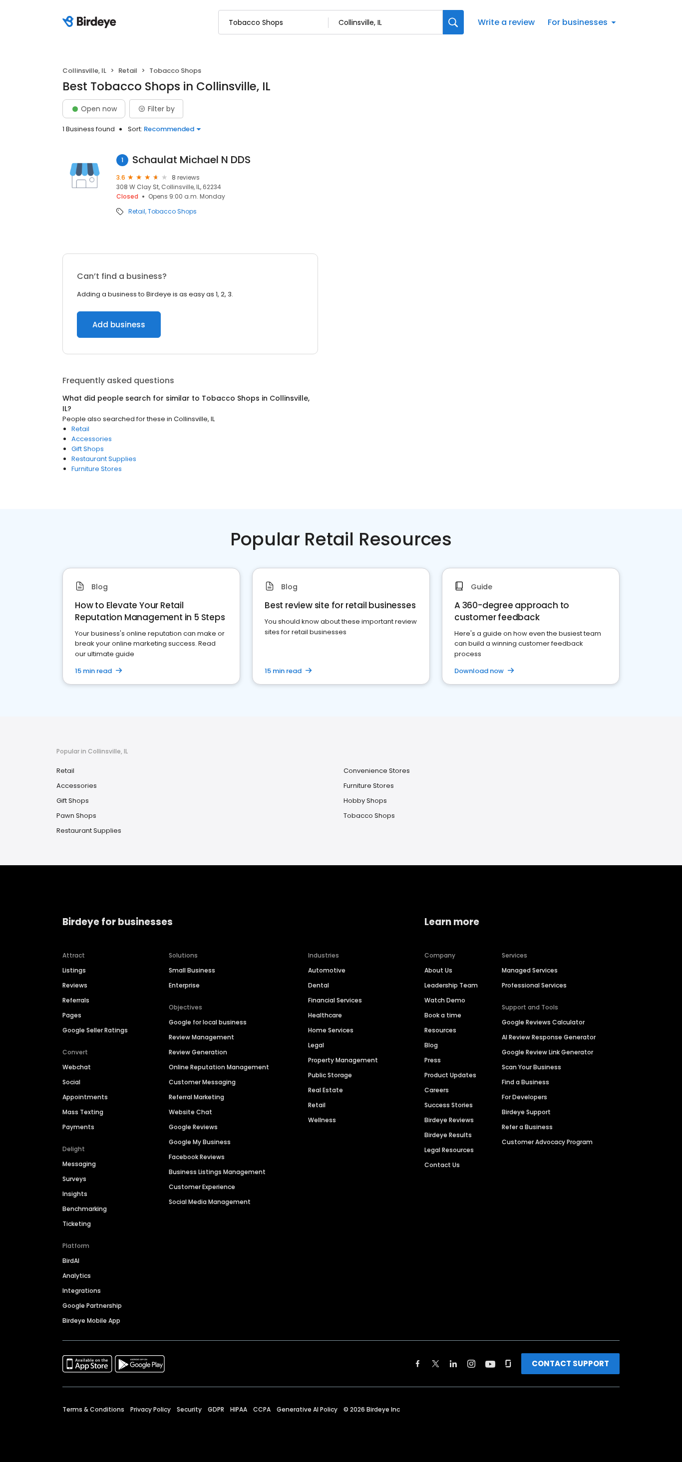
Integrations (81, 1290)
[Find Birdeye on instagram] (471, 1363)
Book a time (442, 1015)
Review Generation (198, 1052)
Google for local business (208, 1022)
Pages (71, 1015)
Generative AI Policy (307, 1409)
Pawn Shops (76, 815)
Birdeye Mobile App (91, 1320)
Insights (74, 1194)
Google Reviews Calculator (543, 1022)
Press (432, 1060)
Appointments (85, 1097)
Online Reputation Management (219, 1067)
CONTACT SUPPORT (570, 1363)
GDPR (216, 1409)
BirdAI (70, 1260)
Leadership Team (451, 985)
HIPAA (238, 1409)
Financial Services (335, 1000)
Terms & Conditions (93, 1409)
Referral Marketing (196, 1097)
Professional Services (534, 985)
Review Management (201, 1037)
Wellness (322, 1120)
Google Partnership (92, 1305)
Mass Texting (82, 1112)
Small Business (192, 970)
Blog (431, 1045)
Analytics (76, 1275)
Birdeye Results (448, 1135)
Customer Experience (202, 1187)
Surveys (74, 1179)
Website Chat (190, 1112)
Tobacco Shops (172, 212)
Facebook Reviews (197, 1157)
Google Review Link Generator (547, 1052)
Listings (74, 970)
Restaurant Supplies (103, 459)
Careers (436, 1090)
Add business (118, 324)
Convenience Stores (376, 770)
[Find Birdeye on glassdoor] (508, 1363)
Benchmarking (84, 1209)
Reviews (74, 985)
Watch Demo (444, 1000)
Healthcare (325, 1015)
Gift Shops (87, 449)
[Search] (453, 22)
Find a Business (525, 1082)
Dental (318, 985)
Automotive (326, 970)
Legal (316, 1045)
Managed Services (530, 970)
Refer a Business (527, 1127)
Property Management (343, 1060)
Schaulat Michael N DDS (191, 160)
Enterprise (184, 985)
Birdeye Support (526, 1112)
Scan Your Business (531, 1067)
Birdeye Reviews (449, 1120)
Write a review (506, 22)
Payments (78, 1127)
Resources (440, 1030)
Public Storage (330, 1075)
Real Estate (325, 1090)
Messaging (79, 1164)
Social (71, 1082)
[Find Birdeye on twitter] (435, 1363)
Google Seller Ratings (95, 1030)
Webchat (76, 1067)
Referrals (75, 1000)
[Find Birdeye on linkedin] (453, 1363)
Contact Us (442, 1165)
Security (189, 1409)
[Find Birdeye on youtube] (490, 1363)
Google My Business (200, 1142)
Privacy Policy (150, 1409)
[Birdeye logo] (91, 22)
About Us (438, 970)
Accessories (91, 439)
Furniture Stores (96, 469)
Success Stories (448, 1105)
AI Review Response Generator (549, 1037)
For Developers (524, 1097)
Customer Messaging (202, 1082)
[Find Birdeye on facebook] (418, 1363)
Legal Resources (449, 1150)
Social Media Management (210, 1202)
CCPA (262, 1409)
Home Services (330, 1030)
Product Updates (450, 1075)
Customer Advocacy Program (547, 1142)
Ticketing (76, 1223)
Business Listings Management (217, 1172)
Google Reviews (193, 1127)
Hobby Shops (365, 800)
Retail (127, 70)
